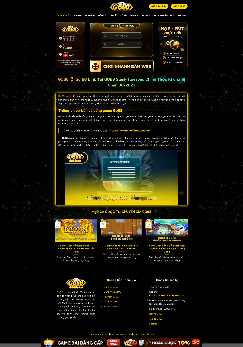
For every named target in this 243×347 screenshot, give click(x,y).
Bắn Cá (102, 15)
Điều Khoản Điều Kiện (144, 334)
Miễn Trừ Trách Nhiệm (121, 334)
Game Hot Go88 (139, 15)
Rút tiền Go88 (111, 301)
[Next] (188, 244)
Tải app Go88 (110, 306)
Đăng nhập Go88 (112, 291)
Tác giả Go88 (156, 318)
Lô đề (113, 15)
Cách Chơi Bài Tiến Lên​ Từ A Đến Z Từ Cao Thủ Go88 (121, 247)
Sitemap (153, 323)
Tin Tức (182, 15)
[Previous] (55, 244)
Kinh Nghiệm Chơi (164, 15)
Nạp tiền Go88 (111, 296)
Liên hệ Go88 (156, 313)
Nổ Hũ (123, 15)
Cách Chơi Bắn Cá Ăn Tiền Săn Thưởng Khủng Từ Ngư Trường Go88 (167, 248)
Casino (77, 15)
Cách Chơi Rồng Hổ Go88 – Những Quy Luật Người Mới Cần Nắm (76, 248)
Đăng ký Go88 (111, 286)
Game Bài (90, 15)
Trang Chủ (62, 15)
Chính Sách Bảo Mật (98, 334)
